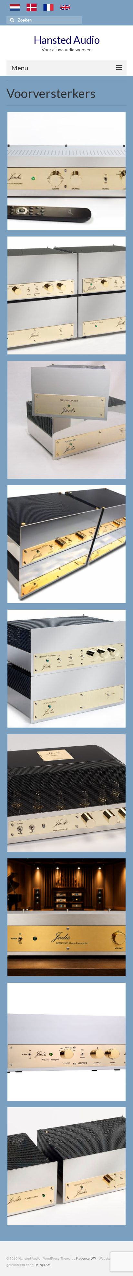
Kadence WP (86, 1258)
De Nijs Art (42, 1265)
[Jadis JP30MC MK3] (66, 1166)
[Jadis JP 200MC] (66, 544)
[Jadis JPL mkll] (66, 1042)
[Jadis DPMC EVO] (66, 917)
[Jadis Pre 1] (66, 793)
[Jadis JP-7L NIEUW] (66, 171)
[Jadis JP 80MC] (66, 669)
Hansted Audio (67, 40)
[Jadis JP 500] (66, 295)
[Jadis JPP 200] (66, 420)
